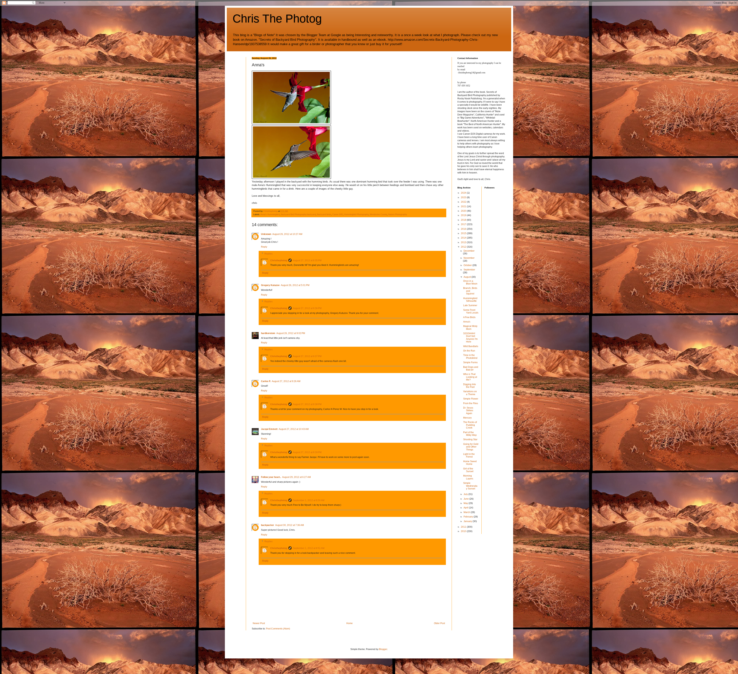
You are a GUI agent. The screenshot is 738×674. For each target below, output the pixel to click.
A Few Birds (469, 317)
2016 (464, 229)
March (467, 512)
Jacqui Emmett (269, 429)
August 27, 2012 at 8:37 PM (307, 356)
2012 (464, 246)
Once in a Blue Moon (470, 282)
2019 (464, 215)
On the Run (469, 350)
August (467, 277)
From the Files (470, 403)
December (469, 251)
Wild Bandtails (470, 346)
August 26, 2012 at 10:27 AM (287, 234)
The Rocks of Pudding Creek (470, 425)
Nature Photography (397, 214)
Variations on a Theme (470, 392)
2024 (464, 193)
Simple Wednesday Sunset (470, 486)
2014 (464, 237)
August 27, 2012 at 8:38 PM (307, 404)
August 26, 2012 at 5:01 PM (295, 285)
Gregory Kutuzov (270, 285)
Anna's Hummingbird (270, 214)
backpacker (267, 525)
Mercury (467, 417)
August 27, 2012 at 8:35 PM (307, 260)
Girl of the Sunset (468, 470)
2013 (464, 242)
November (469, 258)
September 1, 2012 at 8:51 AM (308, 548)
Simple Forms (470, 362)
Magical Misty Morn (470, 327)
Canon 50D (337, 214)
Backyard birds (324, 214)
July (466, 494)
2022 (464, 202)
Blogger (383, 649)
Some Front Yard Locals (470, 311)
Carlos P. (266, 381)
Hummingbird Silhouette (470, 299)
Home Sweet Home (470, 462)
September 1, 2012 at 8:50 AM (308, 500)
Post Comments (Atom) (278, 628)
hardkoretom (268, 333)
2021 (464, 206)
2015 (464, 233)
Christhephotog (278, 260)
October (468, 265)
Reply (264, 246)
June (466, 498)
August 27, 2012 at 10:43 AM (294, 429)
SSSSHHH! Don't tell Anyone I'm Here (470, 337)
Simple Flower (470, 398)
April (466, 507)
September (469, 269)
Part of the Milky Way (470, 433)
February (469, 516)
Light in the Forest (469, 455)
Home (349, 623)
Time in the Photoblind (470, 356)
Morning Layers (468, 477)
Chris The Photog (277, 18)
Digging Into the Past (469, 385)
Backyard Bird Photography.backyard (298, 214)
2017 (464, 224)
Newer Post (259, 623)
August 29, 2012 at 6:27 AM (296, 477)
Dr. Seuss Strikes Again (468, 410)
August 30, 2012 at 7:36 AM (289, 525)
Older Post (439, 623)
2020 (464, 211)
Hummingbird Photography (356, 214)
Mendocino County (378, 214)
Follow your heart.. (271, 477)
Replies (268, 253)
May (466, 503)
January (468, 521)
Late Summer (470, 305)
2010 (464, 531)
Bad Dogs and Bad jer (470, 368)
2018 (464, 220)
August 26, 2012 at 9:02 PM (290, 333)
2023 (464, 197)
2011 (464, 527)
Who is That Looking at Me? (470, 377)
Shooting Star (470, 439)
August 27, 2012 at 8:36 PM (307, 308)
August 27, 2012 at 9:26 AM (286, 381)
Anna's (466, 321)
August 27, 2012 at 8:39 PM (307, 452)
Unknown (266, 234)
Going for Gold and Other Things (470, 447)
